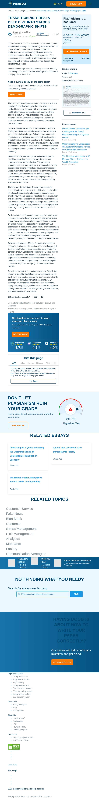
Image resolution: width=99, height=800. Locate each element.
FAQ (15, 724)
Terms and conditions (29, 797)
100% (67, 40)
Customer (13, 524)
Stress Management (21, 529)
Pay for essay (18, 682)
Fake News (14, 513)
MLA (23, 363)
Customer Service (19, 509)
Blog (15, 708)
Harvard (31, 363)
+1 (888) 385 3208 (20, 740)
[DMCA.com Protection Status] (14, 747)
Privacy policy (14, 797)
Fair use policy (45, 797)
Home (10, 11)
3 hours (68, 35)
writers (82, 35)
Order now (76, 4)
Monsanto (13, 544)
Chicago (39, 363)
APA (14, 363)
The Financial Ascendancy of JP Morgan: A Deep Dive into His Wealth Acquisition (76, 159)
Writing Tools (18, 710)
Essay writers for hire (22, 694)
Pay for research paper (22, 688)
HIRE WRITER (18, 426)
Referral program (20, 730)
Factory (11, 549)
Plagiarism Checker (21, 680)
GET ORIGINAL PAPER (76, 51)
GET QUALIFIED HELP (62, 662)
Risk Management (20, 534)
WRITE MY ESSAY (20, 334)
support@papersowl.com (23, 737)
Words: (67, 77)
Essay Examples (20, 11)
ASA (48, 363)
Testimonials (18, 721)
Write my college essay (22, 691)
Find (76, 594)
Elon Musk (14, 519)
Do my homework (20, 677)
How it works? (19, 718)
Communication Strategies (26, 554)
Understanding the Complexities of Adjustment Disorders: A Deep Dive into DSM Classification (76, 147)
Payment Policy (19, 727)
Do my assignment (21, 685)
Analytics (13, 539)
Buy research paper (21, 697)
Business (31, 11)
